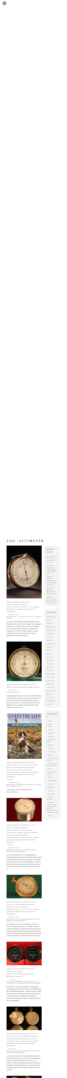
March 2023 (50, 661)
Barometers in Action (28, 685)
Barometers (16, 602)
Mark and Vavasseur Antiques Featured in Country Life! (24, 785)
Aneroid (9, 602)
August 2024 (50, 634)
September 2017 (51, 701)
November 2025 (51, 617)
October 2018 (50, 687)
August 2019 (50, 681)
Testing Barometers (22, 835)
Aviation (15, 762)
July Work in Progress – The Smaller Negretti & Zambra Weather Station (52, 569)
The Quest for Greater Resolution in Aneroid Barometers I (23, 1052)
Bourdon (50, 745)
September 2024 (51, 630)
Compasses (51, 748)
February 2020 (51, 674)
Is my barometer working (15, 833)
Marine (30, 687)
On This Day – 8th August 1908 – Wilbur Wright (24, 617)
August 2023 (50, 647)
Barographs (22, 762)
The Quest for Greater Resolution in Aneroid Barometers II (23, 920)
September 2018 (51, 691)
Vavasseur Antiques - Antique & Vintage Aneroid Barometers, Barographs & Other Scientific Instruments (23, 609)
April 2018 (50, 694)
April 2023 (50, 657)
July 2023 (49, 650)
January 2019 (50, 684)
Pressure (20, 770)
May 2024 (49, 637)
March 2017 (50, 704)
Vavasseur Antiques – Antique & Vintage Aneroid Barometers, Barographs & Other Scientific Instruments (52, 807)
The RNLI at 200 (13, 692)
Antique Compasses (49, 725)
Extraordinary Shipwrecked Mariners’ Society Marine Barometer (51, 591)
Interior (31, 767)
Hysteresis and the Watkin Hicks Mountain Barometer (21, 851)
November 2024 (51, 627)
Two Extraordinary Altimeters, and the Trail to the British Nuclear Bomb (24, 982)
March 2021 (50, 667)
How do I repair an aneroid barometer (19, 830)
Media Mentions (12, 770)
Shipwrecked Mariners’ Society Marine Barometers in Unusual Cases (52, 600)
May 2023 (49, 654)
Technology (11, 835)
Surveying (34, 833)
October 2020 (50, 671)
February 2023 (51, 664)
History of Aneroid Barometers (17, 605)
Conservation (25, 602)
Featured (35, 765)
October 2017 (50, 698)
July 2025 (49, 620)
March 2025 (50, 624)
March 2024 (50, 640)
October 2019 (50, 677)
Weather (36, 687)
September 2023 (51, 644)
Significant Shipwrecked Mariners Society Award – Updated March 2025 (51, 581)
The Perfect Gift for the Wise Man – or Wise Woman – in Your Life (52, 559)
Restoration (28, 770)
